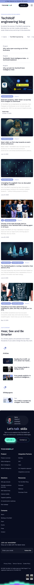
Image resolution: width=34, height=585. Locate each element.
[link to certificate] (27, 577)
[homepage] (6, 5)
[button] (31, 5)
